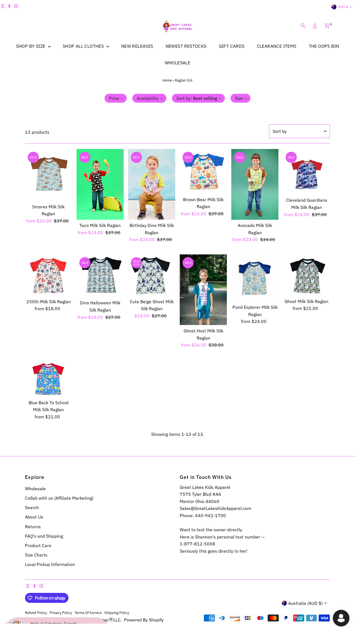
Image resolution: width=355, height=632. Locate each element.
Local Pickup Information (50, 564)
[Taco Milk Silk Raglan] (100, 184)
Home (167, 80)
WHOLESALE (178, 62)
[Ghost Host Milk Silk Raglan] (203, 289)
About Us (34, 517)
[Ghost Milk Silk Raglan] (306, 275)
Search (32, 507)
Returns (33, 526)
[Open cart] (327, 25)
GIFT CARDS (232, 46)
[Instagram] (16, 7)
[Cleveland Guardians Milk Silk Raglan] (306, 171)
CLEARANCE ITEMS (276, 46)
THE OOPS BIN (324, 46)
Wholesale (35, 488)
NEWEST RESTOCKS (186, 46)
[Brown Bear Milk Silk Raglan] (203, 171)
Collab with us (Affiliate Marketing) (59, 498)
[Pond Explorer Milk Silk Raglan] (254, 278)
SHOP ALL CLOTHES (84, 46)
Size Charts (36, 555)
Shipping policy (116, 612)
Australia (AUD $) (305, 603)
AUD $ (343, 6)
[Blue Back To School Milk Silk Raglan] (48, 378)
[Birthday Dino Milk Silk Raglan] (151, 184)
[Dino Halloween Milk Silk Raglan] (100, 275)
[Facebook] (9, 7)
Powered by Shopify (144, 620)
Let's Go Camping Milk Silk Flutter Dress (60, 607)
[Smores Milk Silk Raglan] (48, 175)
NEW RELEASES (137, 46)
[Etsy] (3, 7)
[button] (116, 98)
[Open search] (303, 25)
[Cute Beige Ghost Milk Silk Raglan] (151, 275)
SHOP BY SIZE (31, 46)
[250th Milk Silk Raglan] (48, 275)
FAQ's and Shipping (44, 536)
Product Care (38, 545)
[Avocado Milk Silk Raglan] (254, 184)
